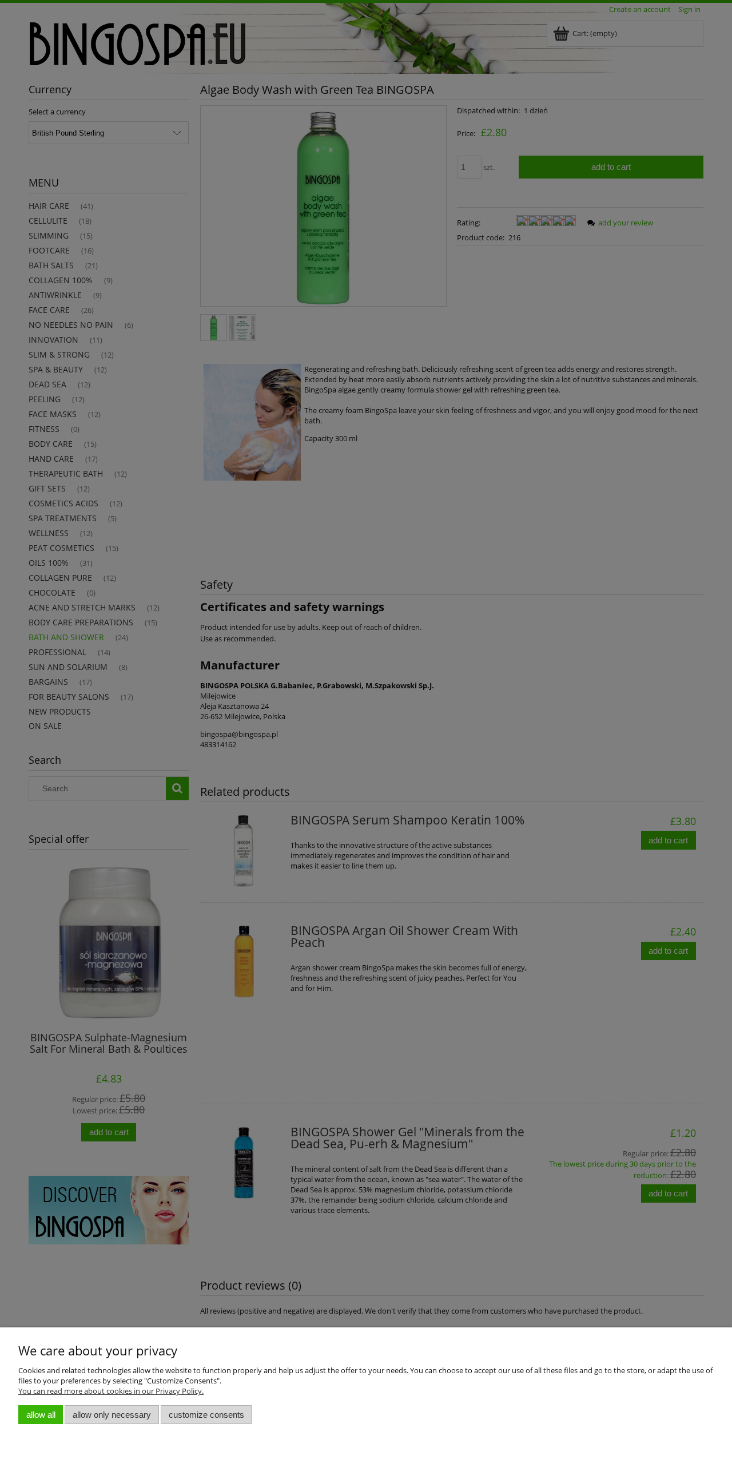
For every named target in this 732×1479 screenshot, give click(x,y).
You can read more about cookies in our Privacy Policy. (111, 1391)
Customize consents (206, 1414)
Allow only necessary (112, 1414)
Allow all (40, 1414)
